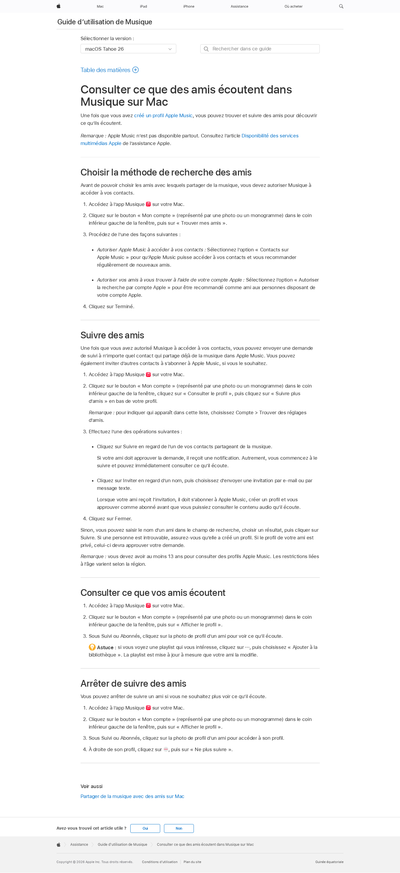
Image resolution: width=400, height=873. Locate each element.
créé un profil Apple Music (163, 115)
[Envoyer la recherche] (207, 49)
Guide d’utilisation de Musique (105, 22)
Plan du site (192, 862)
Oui (145, 828)
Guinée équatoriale (329, 862)
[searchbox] (260, 48)
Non (179, 828)
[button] (341, 6)
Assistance (79, 845)
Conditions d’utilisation (159, 862)
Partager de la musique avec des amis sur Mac (132, 796)
